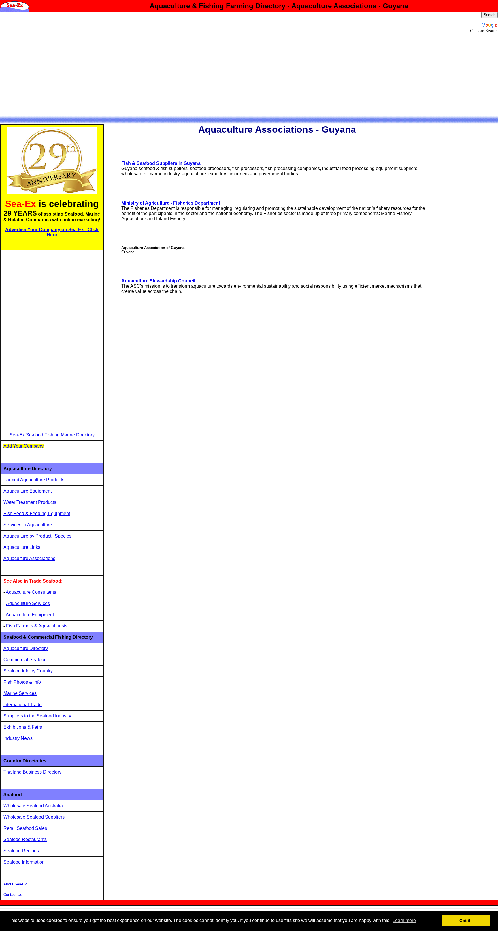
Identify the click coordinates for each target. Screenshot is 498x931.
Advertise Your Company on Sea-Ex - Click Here (52, 232)
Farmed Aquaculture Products (33, 479)
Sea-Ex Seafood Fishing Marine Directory (52, 434)
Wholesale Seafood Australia (33, 805)
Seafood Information (24, 862)
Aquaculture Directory (25, 648)
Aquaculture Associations (29, 558)
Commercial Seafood (25, 659)
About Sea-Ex (15, 884)
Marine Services (20, 693)
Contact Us (12, 894)
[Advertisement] (249, 76)
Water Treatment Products (29, 502)
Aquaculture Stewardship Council (158, 280)
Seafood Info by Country (28, 670)
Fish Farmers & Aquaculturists (36, 625)
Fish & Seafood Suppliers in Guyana (161, 163)
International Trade (22, 704)
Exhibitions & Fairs (22, 727)
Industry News (18, 738)
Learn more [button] (404, 920)
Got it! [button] (465, 920)
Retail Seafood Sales (25, 828)
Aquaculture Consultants (31, 592)
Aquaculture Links (21, 547)
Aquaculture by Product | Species (37, 536)
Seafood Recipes (21, 850)
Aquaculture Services (28, 603)
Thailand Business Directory (32, 772)
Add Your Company (23, 446)
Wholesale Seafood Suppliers (34, 817)
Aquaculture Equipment (27, 491)
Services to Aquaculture (27, 524)
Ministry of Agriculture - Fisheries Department (170, 203)
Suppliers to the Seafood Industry (37, 715)
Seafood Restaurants (25, 839)
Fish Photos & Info (22, 682)
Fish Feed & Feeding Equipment (36, 513)
